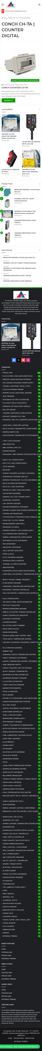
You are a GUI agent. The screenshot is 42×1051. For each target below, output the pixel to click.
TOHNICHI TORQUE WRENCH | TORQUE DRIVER (19, 779)
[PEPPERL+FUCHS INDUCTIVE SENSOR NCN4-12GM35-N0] (11, 123)
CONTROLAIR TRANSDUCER (13, 513)
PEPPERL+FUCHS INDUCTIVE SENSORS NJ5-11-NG (30, 172)
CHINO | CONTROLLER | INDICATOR (15, 615)
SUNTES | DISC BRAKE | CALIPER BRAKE (17, 708)
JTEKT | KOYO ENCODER (11, 441)
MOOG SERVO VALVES (11, 629)
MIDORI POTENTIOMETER (12, 688)
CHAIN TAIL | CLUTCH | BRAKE (13, 520)
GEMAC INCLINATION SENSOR (13, 732)
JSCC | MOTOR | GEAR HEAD (13, 550)
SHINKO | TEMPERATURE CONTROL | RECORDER (20, 661)
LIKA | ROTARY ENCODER (11, 503)
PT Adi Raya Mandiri (9, 85)
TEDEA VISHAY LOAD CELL (12, 785)
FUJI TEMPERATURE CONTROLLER (15, 534)
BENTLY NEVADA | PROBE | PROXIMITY (16, 579)
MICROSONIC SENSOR (10, 759)
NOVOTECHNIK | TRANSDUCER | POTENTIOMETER (21, 435)
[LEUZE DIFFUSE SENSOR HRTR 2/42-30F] (31, 127)
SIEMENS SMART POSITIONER (13, 789)
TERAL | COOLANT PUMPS (12, 715)
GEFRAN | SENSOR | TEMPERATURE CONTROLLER (20, 823)
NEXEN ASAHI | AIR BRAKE (12, 782)
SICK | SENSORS (8, 396)
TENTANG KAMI (7, 952)
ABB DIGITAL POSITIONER (12, 547)
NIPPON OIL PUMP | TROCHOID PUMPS (16, 490)
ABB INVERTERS (8, 567)
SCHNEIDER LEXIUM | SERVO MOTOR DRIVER (19, 571)
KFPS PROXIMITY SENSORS (12, 722)
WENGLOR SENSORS (10, 632)
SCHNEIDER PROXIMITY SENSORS (15, 678)
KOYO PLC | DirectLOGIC (11, 605)
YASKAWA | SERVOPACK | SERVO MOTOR (17, 413)
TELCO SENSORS (9, 466)
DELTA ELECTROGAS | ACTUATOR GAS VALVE (19, 728)
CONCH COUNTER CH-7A (15, 87)
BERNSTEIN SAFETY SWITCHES (13, 910)
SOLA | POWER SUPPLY (11, 854)
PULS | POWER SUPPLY (11, 598)
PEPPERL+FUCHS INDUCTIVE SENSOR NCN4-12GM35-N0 (9, 136)
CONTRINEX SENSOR (10, 916)
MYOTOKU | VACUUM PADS (12, 867)
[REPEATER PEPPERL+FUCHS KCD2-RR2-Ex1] (7, 192)
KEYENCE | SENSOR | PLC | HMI (14, 416)
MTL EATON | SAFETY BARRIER (14, 625)
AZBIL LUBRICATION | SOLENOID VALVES (17, 735)
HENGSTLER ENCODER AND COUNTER (16, 701)
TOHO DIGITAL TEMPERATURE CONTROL (17, 639)
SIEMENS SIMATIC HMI (11, 432)
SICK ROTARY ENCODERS (12, 493)
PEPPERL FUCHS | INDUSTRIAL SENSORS (17, 393)
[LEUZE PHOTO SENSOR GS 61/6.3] (11, 159)
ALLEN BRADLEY (8, 742)
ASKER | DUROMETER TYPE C (13, 801)
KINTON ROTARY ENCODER (12, 903)
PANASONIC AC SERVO (11, 527)
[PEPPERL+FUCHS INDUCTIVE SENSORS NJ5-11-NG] (31, 159)
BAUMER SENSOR (9, 451)
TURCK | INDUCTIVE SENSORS (13, 685)
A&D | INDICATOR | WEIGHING (13, 857)
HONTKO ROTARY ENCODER (13, 877)
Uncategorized (7, 880)
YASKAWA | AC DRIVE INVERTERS (14, 564)
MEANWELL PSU (8, 897)
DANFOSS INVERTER (10, 907)
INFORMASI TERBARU (10, 936)
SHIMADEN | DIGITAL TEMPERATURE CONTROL (19, 654)
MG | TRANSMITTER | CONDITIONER (20, 428)
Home (5, 18)
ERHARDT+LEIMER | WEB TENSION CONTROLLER (20, 510)
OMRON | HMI (8, 651)
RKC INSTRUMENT (9, 544)
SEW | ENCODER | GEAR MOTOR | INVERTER (18, 850)
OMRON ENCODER (9, 929)
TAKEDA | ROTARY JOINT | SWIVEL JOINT (16, 920)
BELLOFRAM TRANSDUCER (12, 775)
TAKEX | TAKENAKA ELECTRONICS (15, 658)
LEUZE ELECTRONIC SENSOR (13, 389)
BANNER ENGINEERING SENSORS (15, 609)
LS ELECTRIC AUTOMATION (12, 681)
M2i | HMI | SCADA (9, 705)
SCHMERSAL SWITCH (10, 900)
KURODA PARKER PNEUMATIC (13, 844)
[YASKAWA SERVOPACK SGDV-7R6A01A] (7, 237)
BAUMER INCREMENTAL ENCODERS (15, 507)
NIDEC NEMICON (8, 893)
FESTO (5, 762)
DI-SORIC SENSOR (9, 870)
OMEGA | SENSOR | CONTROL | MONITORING (19, 808)
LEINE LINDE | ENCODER (11, 738)
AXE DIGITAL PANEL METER (17, 602)
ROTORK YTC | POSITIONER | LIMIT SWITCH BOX (20, 698)
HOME (4, 949)
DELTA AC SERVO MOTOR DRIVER (14, 483)
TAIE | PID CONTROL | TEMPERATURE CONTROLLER (21, 593)
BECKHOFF (6, 470)
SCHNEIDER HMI (8, 827)
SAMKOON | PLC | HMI (11, 820)
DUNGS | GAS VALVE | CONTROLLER (15, 833)
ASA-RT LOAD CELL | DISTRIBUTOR (15, 860)
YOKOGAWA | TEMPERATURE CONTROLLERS (18, 586)
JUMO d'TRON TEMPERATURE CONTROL (17, 765)
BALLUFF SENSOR (9, 410)
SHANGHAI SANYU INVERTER (13, 561)
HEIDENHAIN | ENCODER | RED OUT (15, 476)
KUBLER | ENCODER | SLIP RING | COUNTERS (18, 473)
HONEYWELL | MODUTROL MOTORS (15, 425)
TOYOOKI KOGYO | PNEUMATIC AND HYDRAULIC (20, 517)
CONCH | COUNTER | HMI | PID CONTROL (17, 668)
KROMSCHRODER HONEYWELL (14, 524)
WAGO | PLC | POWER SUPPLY (13, 460)
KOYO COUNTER (8, 926)
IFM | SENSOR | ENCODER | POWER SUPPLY (18, 383)
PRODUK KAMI (7, 373)
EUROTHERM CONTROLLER (12, 712)
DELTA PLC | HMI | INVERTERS (13, 487)
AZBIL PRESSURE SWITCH (12, 664)
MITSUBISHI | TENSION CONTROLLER (16, 590)
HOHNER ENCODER (10, 622)
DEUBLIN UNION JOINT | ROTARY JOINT (17, 635)
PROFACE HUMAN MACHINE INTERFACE (17, 379)
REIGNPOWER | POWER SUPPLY (14, 718)
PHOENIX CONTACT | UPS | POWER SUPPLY (18, 530)
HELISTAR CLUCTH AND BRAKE (14, 752)
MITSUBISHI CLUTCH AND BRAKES (15, 540)
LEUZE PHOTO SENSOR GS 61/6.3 (16, 11)
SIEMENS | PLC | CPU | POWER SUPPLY (16, 497)
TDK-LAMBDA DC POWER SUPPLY (14, 887)
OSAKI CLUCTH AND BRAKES (13, 772)
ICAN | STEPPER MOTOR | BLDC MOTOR (17, 792)
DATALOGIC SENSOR (10, 755)
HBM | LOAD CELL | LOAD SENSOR (15, 847)
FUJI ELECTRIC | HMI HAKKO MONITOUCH (18, 376)
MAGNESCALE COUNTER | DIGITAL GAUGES (18, 830)
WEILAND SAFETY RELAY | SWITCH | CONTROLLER (21, 796)
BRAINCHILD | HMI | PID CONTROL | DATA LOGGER (20, 811)
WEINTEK (6, 933)
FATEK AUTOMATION (10, 691)
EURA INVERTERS (9, 804)
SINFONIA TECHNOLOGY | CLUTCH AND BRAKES (20, 480)
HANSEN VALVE (8, 913)
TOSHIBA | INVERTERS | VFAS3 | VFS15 (16, 386)
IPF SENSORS (7, 749)
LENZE (5, 890)
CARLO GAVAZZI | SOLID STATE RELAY (16, 840)
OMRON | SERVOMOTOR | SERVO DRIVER (17, 537)
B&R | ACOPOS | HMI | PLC (12, 447)
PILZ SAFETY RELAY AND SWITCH (15, 403)
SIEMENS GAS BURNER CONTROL (15, 769)
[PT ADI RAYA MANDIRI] (11, 4)
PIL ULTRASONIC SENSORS (12, 648)
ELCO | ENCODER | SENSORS (13, 557)
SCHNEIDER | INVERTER (11, 500)
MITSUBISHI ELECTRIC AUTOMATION (16, 399)
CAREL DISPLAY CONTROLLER (13, 837)
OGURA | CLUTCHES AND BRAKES (15, 874)
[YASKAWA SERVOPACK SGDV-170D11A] (7, 225)
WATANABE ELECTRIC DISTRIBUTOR (15, 675)
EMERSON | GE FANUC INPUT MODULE (16, 406)
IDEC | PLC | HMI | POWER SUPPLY (15, 463)
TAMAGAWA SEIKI (8, 884)
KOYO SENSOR (8, 695)
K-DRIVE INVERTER (9, 923)
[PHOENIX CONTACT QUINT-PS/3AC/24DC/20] (7, 203)
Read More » (8, 100)
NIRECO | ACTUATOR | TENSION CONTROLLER (19, 612)
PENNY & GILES (8, 554)
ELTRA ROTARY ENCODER (12, 583)
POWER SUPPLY (8, 745)
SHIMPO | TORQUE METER (12, 864)
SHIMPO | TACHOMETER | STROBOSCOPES (18, 725)
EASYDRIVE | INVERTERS (11, 619)
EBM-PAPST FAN (8, 444)
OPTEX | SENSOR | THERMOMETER (15, 671)
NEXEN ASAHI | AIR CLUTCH (13, 817)
